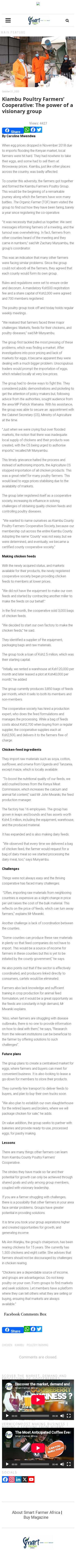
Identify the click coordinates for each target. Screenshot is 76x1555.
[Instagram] (12, 1479)
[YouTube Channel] (31, 1479)
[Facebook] (33, 131)
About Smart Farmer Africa (36, 1512)
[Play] (7, 1416)
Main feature (13, 32)
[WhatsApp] (27, 131)
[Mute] (62, 1416)
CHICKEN (7, 1345)
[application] (38, 1400)
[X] (24, 1479)
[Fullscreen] (69, 1416)
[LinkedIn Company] (18, 1479)
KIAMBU (19, 1345)
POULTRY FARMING (37, 1345)
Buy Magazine (36, 1517)
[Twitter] (39, 131)
